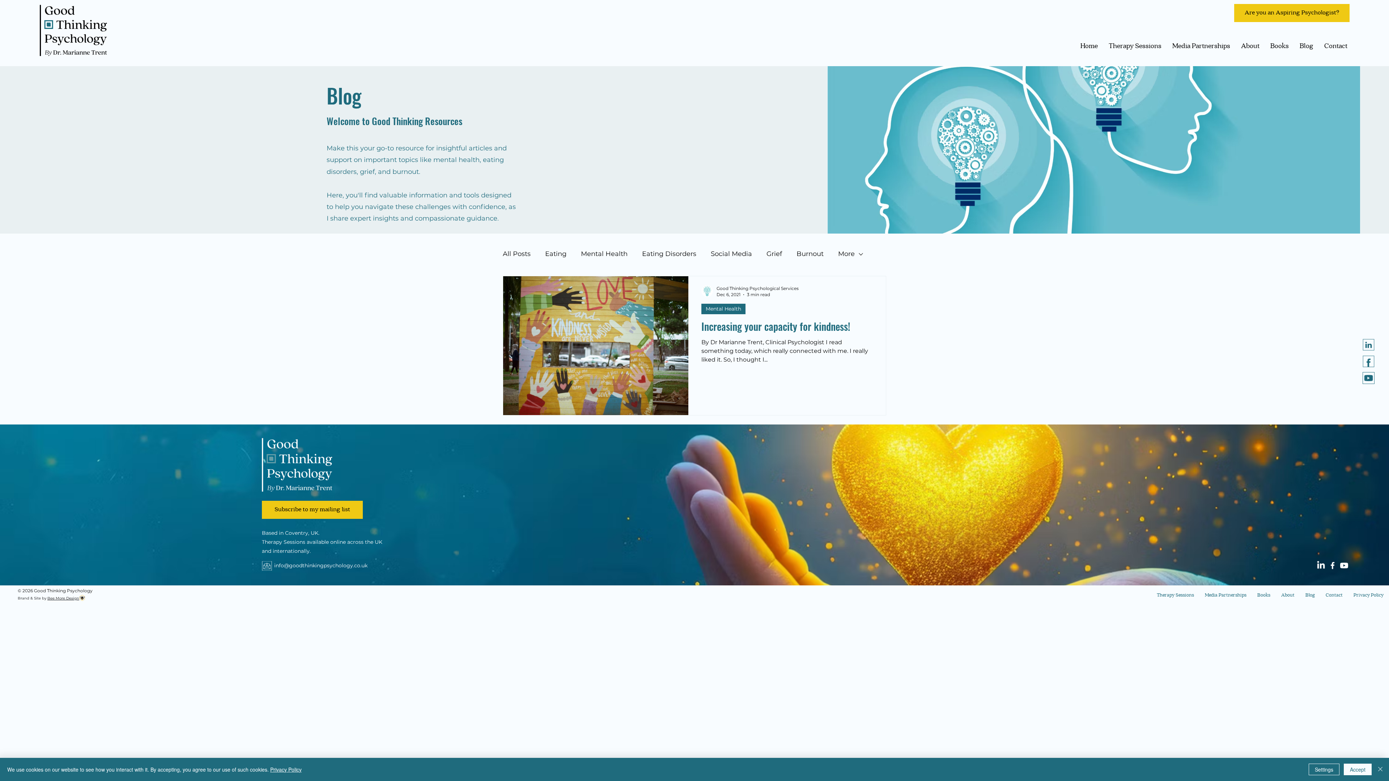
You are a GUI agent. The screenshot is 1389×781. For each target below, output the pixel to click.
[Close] (1380, 769)
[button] (312, 510)
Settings (1324, 769)
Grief (774, 254)
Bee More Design (63, 598)
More (846, 254)
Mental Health (604, 254)
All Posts (517, 254)
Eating (555, 254)
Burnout (810, 254)
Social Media (731, 254)
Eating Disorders (669, 254)
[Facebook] (1332, 565)
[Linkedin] (1369, 345)
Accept (1357, 769)
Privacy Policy (286, 769)
